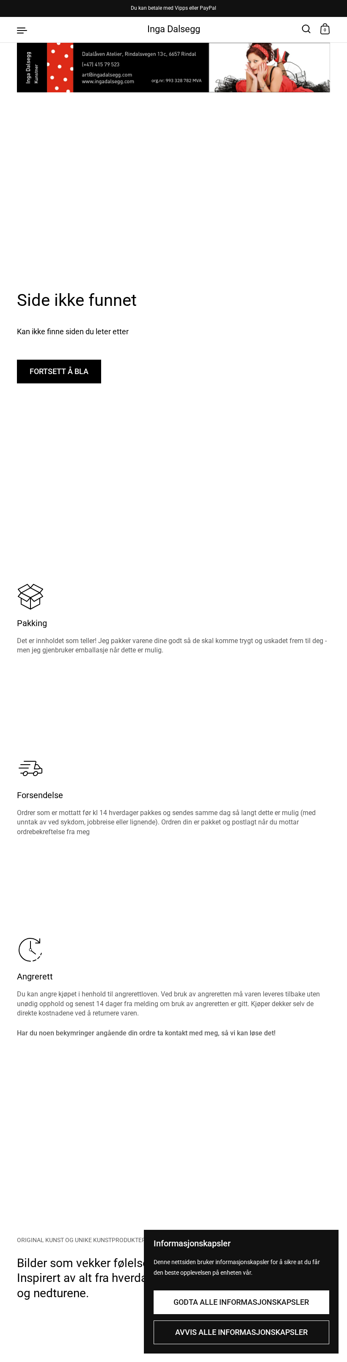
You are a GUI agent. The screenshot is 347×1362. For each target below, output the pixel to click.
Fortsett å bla (59, 371)
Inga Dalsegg (173, 29)
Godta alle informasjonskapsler (241, 1302)
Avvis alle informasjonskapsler (241, 1332)
